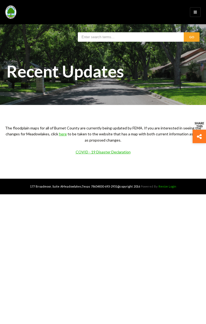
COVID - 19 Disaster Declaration (103, 152)
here (63, 134)
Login (172, 186)
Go (191, 37)
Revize (163, 186)
